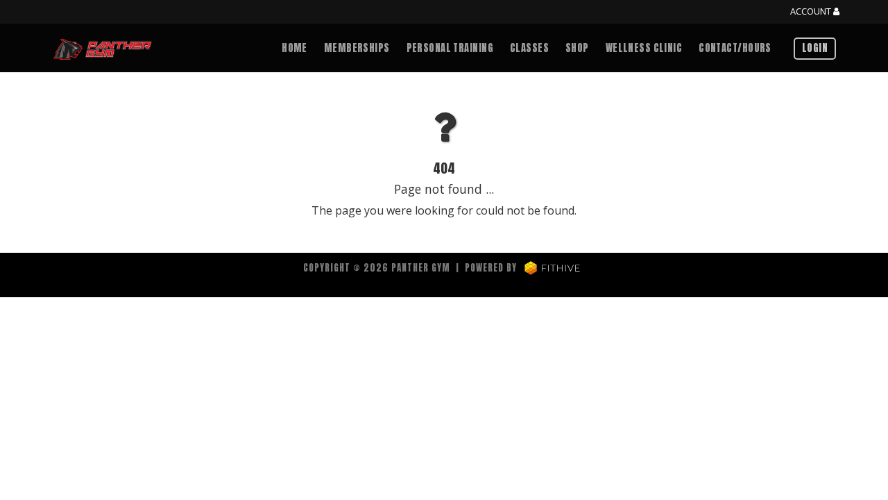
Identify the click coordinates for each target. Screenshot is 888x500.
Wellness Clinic (644, 48)
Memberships (357, 48)
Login (815, 48)
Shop (577, 48)
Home (294, 48)
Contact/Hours (735, 48)
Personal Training (450, 48)
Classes (529, 48)
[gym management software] (553, 267)
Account (811, 12)
